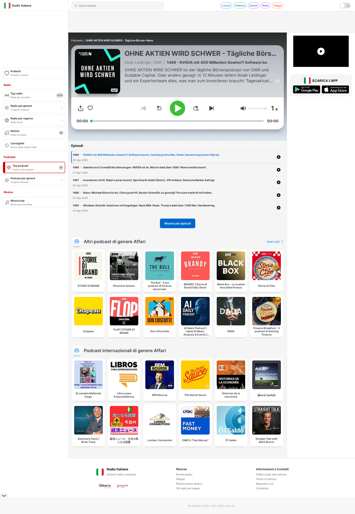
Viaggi (277, 5)
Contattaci (262, 488)
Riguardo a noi (264, 483)
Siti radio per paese (188, 488)
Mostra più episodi (177, 223)
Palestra (240, 5)
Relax (265, 5)
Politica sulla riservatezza (271, 474)
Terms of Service (266, 479)
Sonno (253, 5)
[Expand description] (277, 81)
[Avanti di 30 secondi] (196, 108)
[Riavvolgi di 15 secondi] (159, 108)
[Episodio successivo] (211, 108)
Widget (180, 479)
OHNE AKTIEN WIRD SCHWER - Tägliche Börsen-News (119, 40)
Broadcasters (184, 474)
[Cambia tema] (345, 5)
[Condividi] (81, 108)
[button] (243, 108)
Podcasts (76, 40)
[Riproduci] (177, 108)
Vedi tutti (273, 242)
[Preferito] (90, 108)
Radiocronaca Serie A (189, 483)
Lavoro (226, 5)
